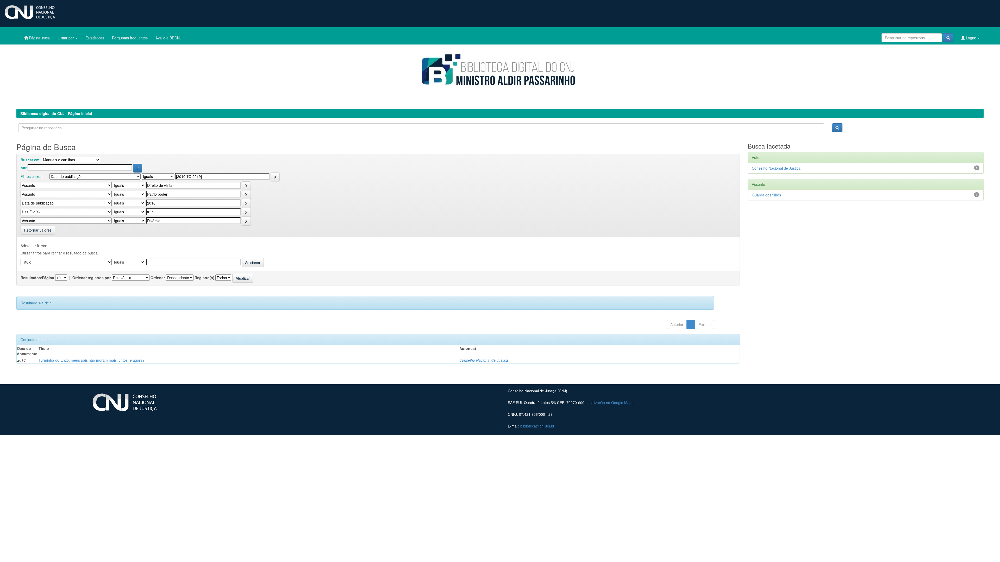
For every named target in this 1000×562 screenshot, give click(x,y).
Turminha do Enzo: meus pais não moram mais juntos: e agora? (92, 360)
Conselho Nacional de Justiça (483, 360)
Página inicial (39, 37)
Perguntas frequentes (130, 37)
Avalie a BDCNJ (168, 37)
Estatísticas (94, 37)
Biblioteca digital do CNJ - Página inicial (56, 113)
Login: (971, 37)
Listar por (66, 37)
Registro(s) (204, 277)
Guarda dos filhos (766, 194)
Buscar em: (31, 159)
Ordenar (158, 277)
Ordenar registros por (91, 277)
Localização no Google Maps (609, 402)
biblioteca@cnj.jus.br (537, 426)
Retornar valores (38, 230)
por (24, 167)
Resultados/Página (37, 277)
